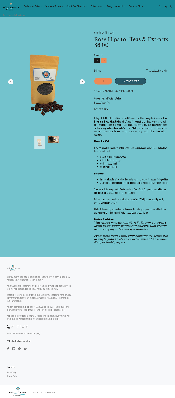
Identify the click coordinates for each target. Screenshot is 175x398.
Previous (10, 81)
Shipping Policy (12, 376)
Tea (108, 102)
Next (82, 81)
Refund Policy (11, 372)
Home (4, 15)
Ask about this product (158, 70)
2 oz (103, 60)
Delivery (97, 70)
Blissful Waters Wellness (112, 98)
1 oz (97, 60)
